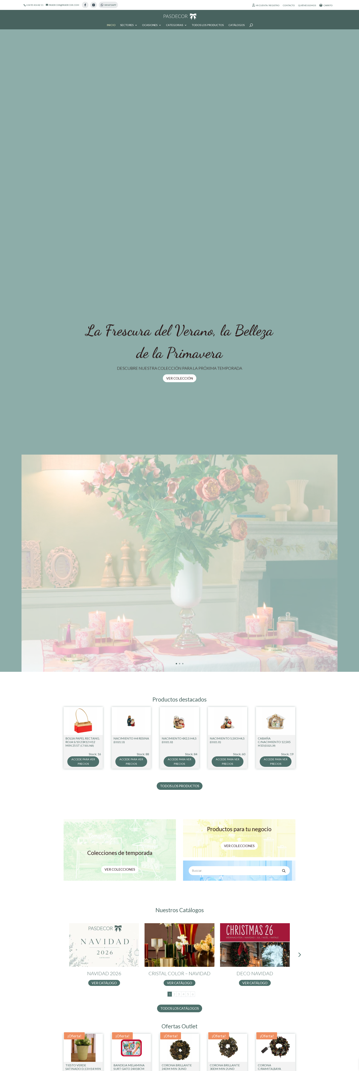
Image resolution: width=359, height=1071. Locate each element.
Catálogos (236, 25)
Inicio (111, 25)
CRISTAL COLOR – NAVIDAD (179, 973)
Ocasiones (150, 25)
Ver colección (179, 378)
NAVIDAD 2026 (104, 973)
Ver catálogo (104, 983)
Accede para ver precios (83, 761)
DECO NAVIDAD (255, 973)
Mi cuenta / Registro (268, 5)
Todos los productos (208, 25)
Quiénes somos (307, 5)
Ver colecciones (120, 869)
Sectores (127, 25)
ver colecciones (239, 846)
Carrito (328, 5)
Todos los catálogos (179, 1008)
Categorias (174, 25)
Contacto (289, 5)
